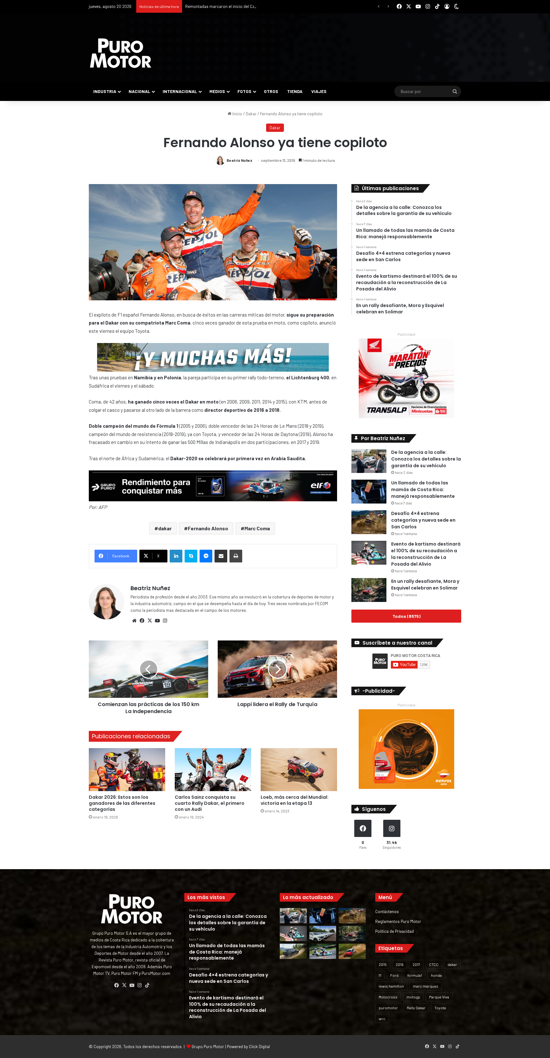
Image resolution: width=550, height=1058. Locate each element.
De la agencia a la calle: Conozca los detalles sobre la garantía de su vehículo (426, 459)
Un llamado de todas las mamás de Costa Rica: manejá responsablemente (423, 489)
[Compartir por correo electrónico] (221, 556)
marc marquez (425, 986)
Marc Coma (257, 528)
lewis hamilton (391, 986)
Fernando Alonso (208, 528)
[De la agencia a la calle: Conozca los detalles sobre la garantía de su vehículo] (368, 461)
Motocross (388, 997)
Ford (394, 975)
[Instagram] (165, 621)
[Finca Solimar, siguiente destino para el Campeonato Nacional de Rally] (352, 951)
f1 (380, 975)
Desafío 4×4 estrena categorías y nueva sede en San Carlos (423, 520)
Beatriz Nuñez (239, 160)
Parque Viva (439, 997)
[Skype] (191, 556)
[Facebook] (142, 621)
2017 (416, 964)
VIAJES (319, 91)
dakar (165, 528)
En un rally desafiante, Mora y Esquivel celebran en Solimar (425, 584)
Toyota (440, 1007)
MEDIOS (217, 91)
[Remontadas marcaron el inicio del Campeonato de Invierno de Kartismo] (322, 951)
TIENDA (294, 91)
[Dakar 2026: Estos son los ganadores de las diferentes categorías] (127, 769)
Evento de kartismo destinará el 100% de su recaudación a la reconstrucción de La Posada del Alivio (426, 554)
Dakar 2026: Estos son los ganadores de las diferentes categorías (122, 803)
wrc (382, 1018)
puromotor (388, 1007)
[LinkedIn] (176, 556)
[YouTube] (157, 621)
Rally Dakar (416, 1007)
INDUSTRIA (104, 91)
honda (436, 975)
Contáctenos (387, 911)
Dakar (251, 113)
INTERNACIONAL (180, 91)
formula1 (414, 975)
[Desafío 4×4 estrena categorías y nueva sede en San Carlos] (368, 522)
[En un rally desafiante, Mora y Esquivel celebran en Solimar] (368, 590)
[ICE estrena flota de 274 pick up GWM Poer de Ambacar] (322, 933)
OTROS (271, 91)
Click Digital (259, 1046)
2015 (383, 964)
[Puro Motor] (120, 53)
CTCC (434, 964)
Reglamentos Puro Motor (398, 921)
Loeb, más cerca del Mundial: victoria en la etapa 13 (294, 800)
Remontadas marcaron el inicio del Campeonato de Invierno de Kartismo (251, 6)
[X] (149, 621)
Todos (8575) (406, 616)
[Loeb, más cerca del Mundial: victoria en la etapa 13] (299, 769)
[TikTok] (147, 985)
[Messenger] (206, 556)
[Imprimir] (235, 556)
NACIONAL (139, 91)
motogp (413, 997)
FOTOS (244, 91)
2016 (400, 964)
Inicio (236, 113)
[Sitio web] (134, 621)
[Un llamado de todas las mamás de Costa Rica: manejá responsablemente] (368, 492)
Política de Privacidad (394, 931)
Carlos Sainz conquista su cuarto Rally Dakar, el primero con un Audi (209, 803)
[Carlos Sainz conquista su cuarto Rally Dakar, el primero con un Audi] (213, 769)
